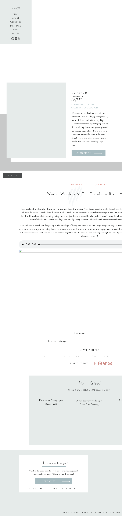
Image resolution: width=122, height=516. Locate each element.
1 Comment (79, 332)
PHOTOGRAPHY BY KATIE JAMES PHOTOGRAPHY (80, 512)
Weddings (77, 184)
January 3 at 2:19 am (57, 344)
